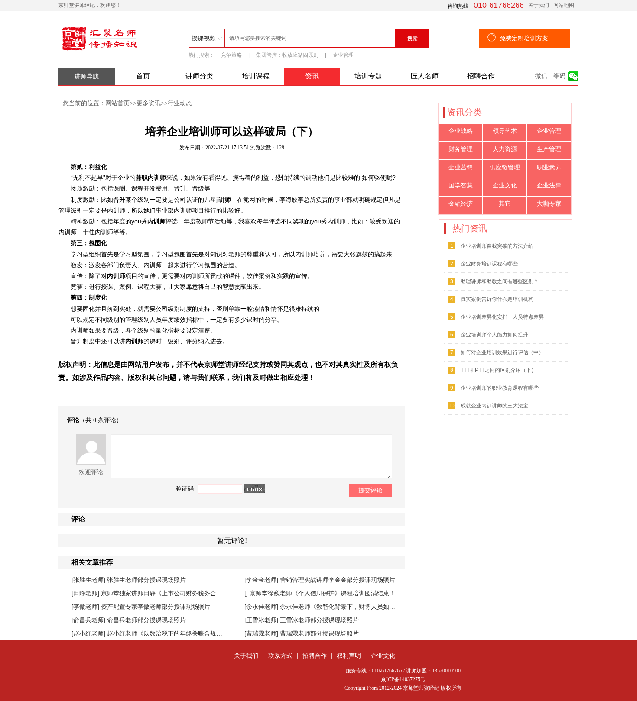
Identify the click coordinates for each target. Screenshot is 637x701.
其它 (505, 203)
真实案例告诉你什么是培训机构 (497, 299)
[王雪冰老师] (262, 620)
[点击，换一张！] (254, 488)
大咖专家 (549, 203)
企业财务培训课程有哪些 (489, 264)
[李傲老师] (86, 606)
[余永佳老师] (262, 606)
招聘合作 (481, 76)
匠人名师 (425, 76)
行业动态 (180, 103)
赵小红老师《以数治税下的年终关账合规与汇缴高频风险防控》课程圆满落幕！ (213, 633)
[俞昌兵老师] (89, 620)
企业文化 (505, 185)
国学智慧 (460, 185)
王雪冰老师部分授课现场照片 (319, 620)
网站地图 (563, 5)
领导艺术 (505, 131)
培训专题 (368, 76)
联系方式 (280, 655)
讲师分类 (199, 76)
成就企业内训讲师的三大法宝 (494, 406)
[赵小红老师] (89, 633)
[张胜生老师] (89, 579)
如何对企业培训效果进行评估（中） (502, 352)
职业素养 (549, 167)
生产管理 (549, 149)
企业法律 (549, 185)
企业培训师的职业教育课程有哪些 (500, 388)
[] (247, 593)
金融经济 (460, 203)
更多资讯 (148, 103)
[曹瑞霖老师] (262, 633)
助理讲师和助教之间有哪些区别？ (500, 281)
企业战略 (460, 131)
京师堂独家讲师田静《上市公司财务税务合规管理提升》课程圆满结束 (195, 593)
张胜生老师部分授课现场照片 (146, 579)
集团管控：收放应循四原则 (287, 55)
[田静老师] (86, 593)
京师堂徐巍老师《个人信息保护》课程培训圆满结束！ (322, 593)
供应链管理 (505, 167)
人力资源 (505, 149)
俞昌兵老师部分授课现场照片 (146, 620)
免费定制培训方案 (524, 38)
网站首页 (117, 103)
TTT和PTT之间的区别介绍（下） (498, 370)
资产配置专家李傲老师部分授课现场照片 (155, 606)
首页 (143, 76)
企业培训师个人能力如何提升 (494, 335)
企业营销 (460, 167)
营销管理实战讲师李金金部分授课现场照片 (337, 579)
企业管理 (343, 55)
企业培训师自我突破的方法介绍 (497, 246)
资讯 (312, 76)
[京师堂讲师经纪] (99, 50)
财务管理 (460, 149)
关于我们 (538, 5)
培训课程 (256, 76)
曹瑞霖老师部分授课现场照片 (319, 633)
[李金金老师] (262, 579)
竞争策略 (231, 55)
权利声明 (349, 655)
